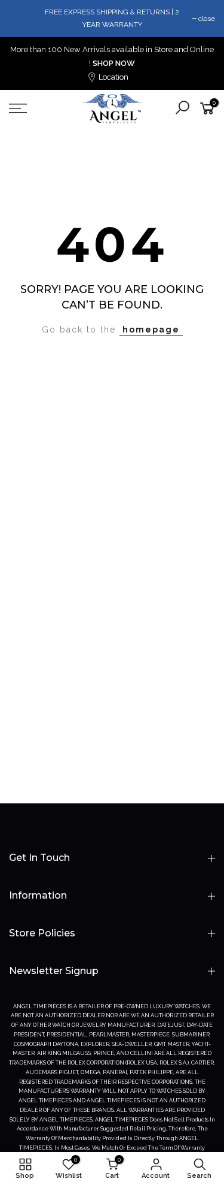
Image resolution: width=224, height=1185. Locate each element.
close (206, 18)
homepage (151, 329)
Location (112, 76)
